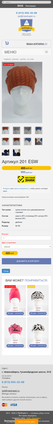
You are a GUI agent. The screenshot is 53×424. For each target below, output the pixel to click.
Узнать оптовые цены (26, 421)
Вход (20, 5)
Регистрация (31, 5)
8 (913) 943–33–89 (26, 13)
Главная (7, 59)
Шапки (23, 59)
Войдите (6, 188)
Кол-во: (5, 234)
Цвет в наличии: (9, 242)
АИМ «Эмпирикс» (34, 418)
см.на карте (6, 375)
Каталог (15, 59)
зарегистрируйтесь (21, 188)
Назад (5, 271)
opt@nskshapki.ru (26, 16)
